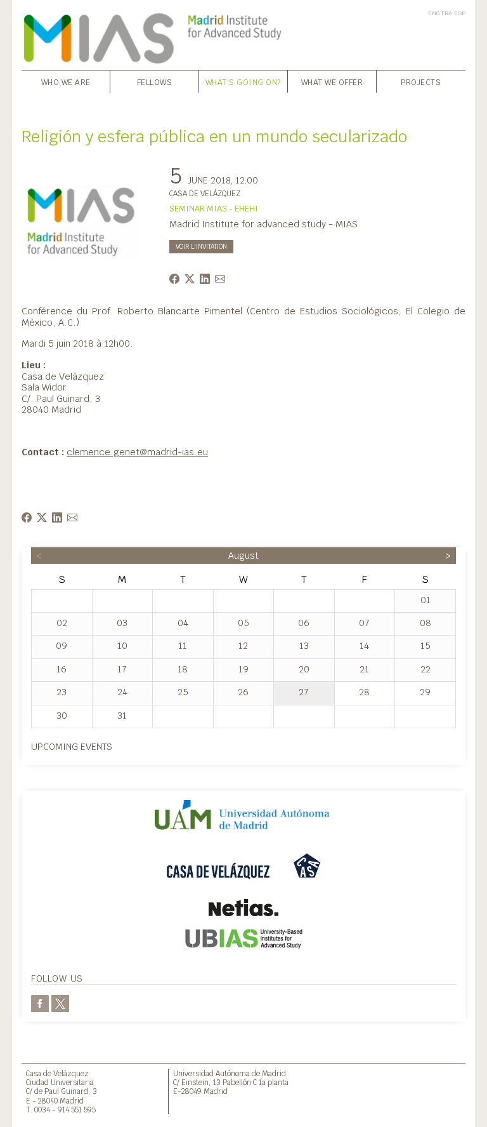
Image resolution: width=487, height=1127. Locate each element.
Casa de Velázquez (57, 1073)
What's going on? (243, 82)
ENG (433, 13)
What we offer (332, 82)
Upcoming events (71, 746)
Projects (421, 82)
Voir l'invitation (201, 247)
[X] (60, 1003)
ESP (459, 13)
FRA (446, 13)
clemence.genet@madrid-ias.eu (137, 452)
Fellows (154, 82)
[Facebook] (40, 1003)
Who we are (66, 82)
